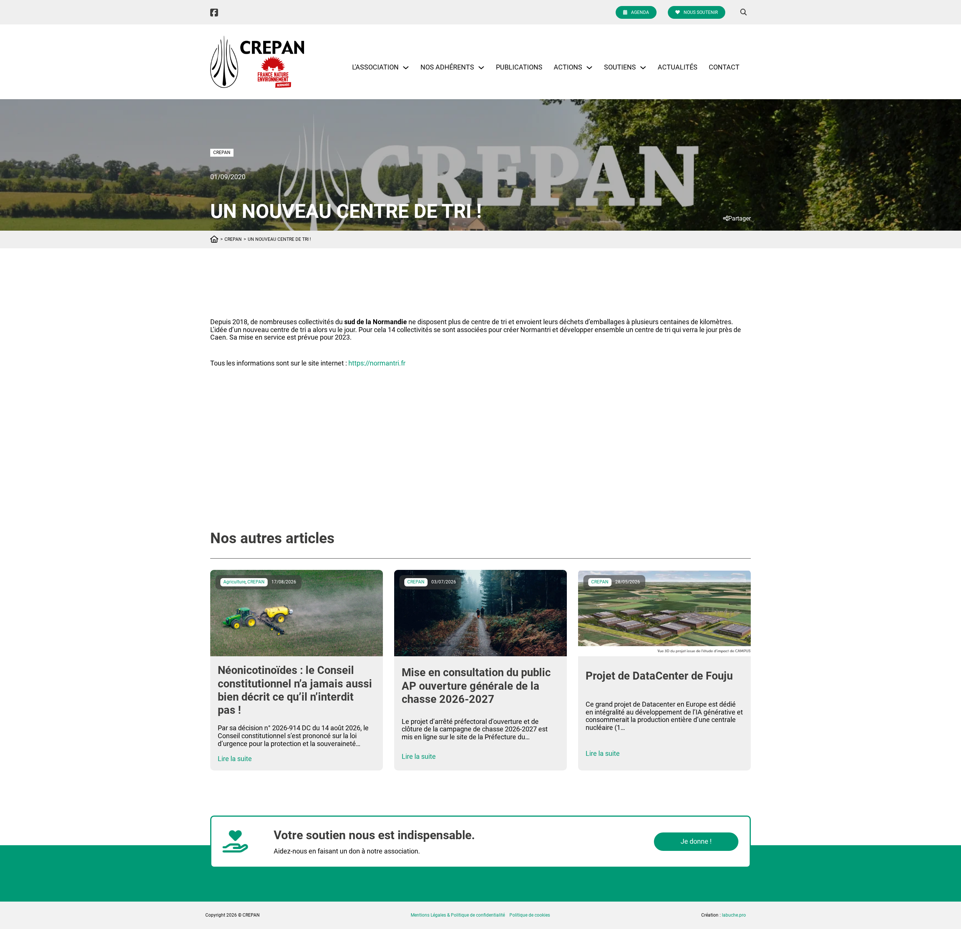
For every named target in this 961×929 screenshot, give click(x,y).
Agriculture (234, 582)
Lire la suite (235, 759)
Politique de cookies (529, 915)
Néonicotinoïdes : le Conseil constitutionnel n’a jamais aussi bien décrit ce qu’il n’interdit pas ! (295, 690)
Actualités (677, 67)
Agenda (640, 12)
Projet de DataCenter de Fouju (659, 675)
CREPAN (221, 152)
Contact (724, 67)
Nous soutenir (701, 12)
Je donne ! (696, 841)
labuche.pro (734, 915)
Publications (519, 67)
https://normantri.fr (376, 363)
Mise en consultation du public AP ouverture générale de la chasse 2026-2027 (476, 685)
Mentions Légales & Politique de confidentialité (458, 915)
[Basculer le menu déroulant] (405, 67)
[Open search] (744, 12)
